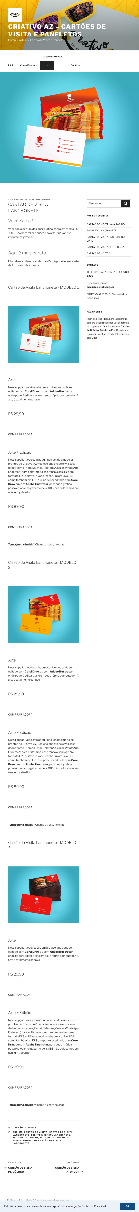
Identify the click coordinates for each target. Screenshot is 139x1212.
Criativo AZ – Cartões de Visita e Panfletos (57, 30)
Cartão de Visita (25, 1127)
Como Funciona (28, 65)
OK (127, 1206)
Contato (75, 65)
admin (46, 199)
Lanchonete (62, 1135)
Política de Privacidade (94, 1206)
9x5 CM (18, 1132)
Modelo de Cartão (25, 1137)
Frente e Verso (41, 1135)
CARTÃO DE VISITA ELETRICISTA (105, 246)
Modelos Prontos (52, 56)
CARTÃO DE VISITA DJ (99, 253)
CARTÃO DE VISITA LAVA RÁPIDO (106, 224)
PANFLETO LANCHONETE (101, 230)
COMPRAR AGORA (20, 434)
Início (11, 65)
